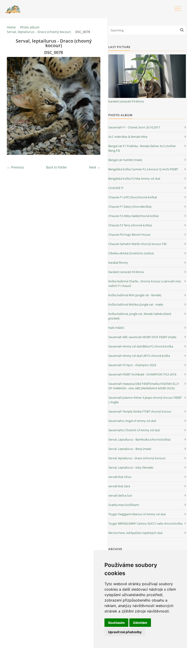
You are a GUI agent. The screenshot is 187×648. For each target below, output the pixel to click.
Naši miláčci (116, 328)
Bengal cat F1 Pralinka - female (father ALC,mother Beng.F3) (142, 148)
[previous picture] (14, 106)
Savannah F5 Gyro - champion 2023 (132, 365)
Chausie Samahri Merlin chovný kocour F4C (137, 244)
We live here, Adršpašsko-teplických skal (135, 533)
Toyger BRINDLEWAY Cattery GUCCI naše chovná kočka (145, 523)
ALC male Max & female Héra (127, 137)
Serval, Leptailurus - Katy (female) (130, 467)
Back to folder (56, 167)
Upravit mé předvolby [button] (125, 632)
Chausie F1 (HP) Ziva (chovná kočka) (132, 197)
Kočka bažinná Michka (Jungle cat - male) (135, 304)
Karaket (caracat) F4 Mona (126, 101)
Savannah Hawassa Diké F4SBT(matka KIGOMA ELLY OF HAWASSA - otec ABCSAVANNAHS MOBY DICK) (143, 386)
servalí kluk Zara (119, 486)
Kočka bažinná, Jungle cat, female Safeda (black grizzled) (139, 316)
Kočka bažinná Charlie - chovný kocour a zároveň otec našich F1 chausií (144, 283)
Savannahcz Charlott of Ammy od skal (134, 430)
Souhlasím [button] (116, 623)
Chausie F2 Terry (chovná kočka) (130, 225)
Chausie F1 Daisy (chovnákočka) (129, 206)
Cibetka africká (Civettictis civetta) (131, 253)
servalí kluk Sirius (119, 477)
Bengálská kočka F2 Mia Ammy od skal (134, 178)
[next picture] (93, 106)
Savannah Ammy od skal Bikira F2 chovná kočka (140, 346)
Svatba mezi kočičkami (123, 505)
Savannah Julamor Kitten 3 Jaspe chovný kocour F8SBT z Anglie (145, 399)
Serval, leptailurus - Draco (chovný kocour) (39, 32)
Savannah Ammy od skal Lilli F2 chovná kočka (139, 356)
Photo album (29, 27)
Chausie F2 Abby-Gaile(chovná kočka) (133, 216)
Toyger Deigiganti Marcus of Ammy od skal (137, 514)
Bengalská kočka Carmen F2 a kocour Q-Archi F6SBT (143, 169)
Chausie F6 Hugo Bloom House (129, 234)
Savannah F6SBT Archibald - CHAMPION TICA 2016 (142, 374)
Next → (94, 167)
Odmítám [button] (140, 623)
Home (11, 27)
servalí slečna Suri (120, 495)
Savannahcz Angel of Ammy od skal (132, 421)
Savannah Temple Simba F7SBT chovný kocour (139, 411)
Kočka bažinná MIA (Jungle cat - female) (134, 295)
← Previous (15, 167)
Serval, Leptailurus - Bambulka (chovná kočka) (139, 439)
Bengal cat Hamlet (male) (125, 160)
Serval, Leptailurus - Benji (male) (129, 449)
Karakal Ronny (118, 262)
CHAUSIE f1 (116, 188)
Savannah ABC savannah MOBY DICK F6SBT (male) (142, 337)
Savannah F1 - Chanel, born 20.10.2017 (134, 127)
